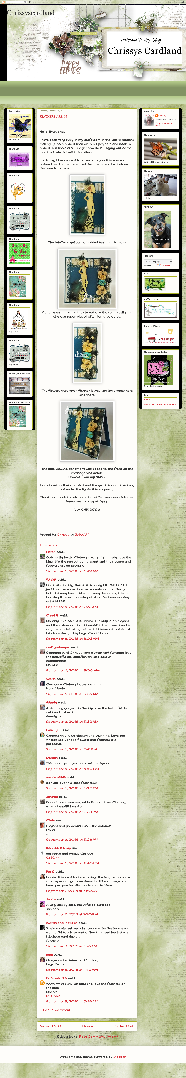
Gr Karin (53, 857)
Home (87, 1026)
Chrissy (162, 115)
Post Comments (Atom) (98, 1036)
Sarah (51, 552)
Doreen (52, 757)
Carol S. (52, 615)
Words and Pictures (62, 923)
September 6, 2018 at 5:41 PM (71, 749)
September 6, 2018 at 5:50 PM (72, 769)
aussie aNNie (56, 777)
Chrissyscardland (31, 12)
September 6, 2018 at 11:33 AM (72, 721)
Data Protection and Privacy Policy (160, 404)
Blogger (119, 1056)
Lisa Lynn (54, 730)
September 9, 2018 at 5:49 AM (72, 1001)
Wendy (51, 702)
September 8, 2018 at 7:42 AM (72, 969)
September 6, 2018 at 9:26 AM (72, 694)
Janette (52, 796)
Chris (50, 820)
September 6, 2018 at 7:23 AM (72, 607)
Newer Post (50, 1026)
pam (49, 954)
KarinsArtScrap (58, 848)
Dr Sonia (53, 996)
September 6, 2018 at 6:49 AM (72, 571)
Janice (51, 899)
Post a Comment (56, 1010)
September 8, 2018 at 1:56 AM (71, 946)
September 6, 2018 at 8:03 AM (72, 638)
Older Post (125, 1026)
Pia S (50, 871)
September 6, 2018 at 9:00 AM (73, 670)
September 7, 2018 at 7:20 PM (72, 914)
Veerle (51, 679)
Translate (165, 265)
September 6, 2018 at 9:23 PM (72, 812)
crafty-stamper (58, 647)
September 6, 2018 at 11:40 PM (72, 863)
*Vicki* (51, 579)
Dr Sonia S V (56, 978)
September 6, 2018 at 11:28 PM (72, 839)
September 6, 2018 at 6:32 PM (72, 788)
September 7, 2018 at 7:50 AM (72, 891)
